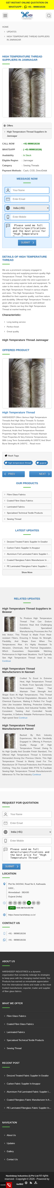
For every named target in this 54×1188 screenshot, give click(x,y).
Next (42, 474)
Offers (10, 125)
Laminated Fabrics (16, 507)
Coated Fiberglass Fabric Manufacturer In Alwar (29, 560)
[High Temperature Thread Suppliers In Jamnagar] (27, 92)
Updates (11, 31)
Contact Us (12, 1159)
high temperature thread (19, 463)
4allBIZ (19, 1184)
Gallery (10, 1151)
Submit (25, 242)
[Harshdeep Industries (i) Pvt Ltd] (27, 15)
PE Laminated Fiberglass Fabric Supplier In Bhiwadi (29, 566)
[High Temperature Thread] (27, 383)
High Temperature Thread (18, 412)
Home (5, 27)
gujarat (43, 463)
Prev (11, 474)
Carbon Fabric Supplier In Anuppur (23, 548)
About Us (11, 1135)
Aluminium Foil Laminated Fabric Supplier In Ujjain (29, 554)
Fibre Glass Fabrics (16, 494)
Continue (6, 661)
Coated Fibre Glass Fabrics (20, 500)
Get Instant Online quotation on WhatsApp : (27, 4)
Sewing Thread (14, 519)
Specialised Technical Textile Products (25, 513)
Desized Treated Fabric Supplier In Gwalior (27, 542)
